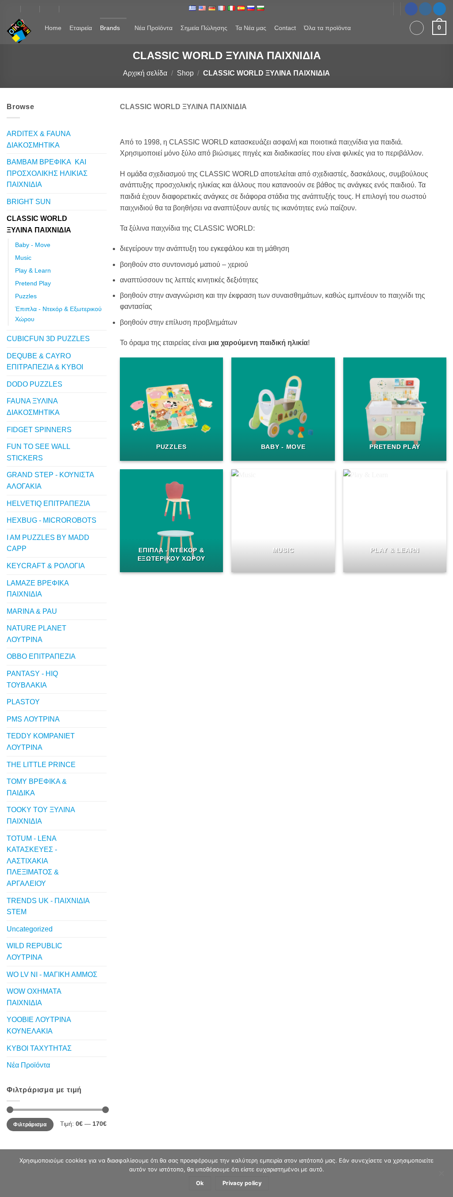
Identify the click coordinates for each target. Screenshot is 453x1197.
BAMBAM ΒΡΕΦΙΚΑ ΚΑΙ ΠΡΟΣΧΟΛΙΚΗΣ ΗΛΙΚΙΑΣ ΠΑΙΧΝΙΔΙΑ (47, 173)
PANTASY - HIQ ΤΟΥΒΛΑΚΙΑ (32, 679)
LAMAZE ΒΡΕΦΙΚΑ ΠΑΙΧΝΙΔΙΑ (38, 588)
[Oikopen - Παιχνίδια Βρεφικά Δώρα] (19, 31)
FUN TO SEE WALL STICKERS (38, 452)
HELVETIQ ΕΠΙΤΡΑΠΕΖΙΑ (48, 503)
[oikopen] (11, 8)
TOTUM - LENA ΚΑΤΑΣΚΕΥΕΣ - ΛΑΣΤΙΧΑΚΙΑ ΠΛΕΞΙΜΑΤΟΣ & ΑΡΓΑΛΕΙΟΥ (33, 861)
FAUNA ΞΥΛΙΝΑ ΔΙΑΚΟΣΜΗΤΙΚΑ (33, 406)
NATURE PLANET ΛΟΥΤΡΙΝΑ (36, 633)
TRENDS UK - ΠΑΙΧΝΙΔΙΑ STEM (48, 906)
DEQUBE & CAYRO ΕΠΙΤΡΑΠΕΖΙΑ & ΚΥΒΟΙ (45, 361)
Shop (185, 73)
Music (23, 257)
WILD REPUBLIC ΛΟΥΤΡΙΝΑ (34, 951)
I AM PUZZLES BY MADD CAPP (48, 543)
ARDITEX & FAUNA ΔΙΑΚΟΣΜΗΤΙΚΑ (38, 139)
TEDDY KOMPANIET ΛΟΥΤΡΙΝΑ (41, 741)
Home (53, 27)
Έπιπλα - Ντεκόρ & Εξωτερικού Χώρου (58, 314)
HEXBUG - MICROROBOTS (51, 520)
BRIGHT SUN (29, 201)
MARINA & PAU (32, 611)
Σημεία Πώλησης (203, 27)
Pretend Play (33, 283)
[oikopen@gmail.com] (30, 8)
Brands (110, 27)
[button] (417, 28)
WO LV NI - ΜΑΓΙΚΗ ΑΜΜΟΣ (52, 974)
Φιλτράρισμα (29, 1124)
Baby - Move (32, 244)
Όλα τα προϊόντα (327, 27)
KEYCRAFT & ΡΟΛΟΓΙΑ (46, 566)
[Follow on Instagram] (425, 8)
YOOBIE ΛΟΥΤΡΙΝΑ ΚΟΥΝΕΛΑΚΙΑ (39, 1025)
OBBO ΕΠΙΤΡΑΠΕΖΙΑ (41, 656)
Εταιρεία (80, 27)
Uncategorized (30, 929)
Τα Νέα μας (250, 27)
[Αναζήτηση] (397, 28)
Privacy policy (242, 1183)
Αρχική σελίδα (145, 73)
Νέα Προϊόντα (153, 27)
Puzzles (26, 296)
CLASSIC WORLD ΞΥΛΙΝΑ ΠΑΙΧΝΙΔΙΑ (39, 224)
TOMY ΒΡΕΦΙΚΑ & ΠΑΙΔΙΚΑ (37, 787)
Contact (285, 27)
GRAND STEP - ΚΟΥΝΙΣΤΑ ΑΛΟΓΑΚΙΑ (50, 480)
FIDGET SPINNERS (39, 429)
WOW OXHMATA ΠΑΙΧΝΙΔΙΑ (34, 997)
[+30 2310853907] (69, 8)
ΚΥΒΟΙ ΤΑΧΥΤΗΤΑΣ (39, 1048)
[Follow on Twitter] (439, 8)
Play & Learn (33, 270)
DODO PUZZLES (34, 384)
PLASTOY (23, 702)
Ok (200, 1183)
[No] (441, 1176)
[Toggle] (101, 173)
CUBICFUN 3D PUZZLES (48, 338)
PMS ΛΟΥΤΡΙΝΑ (33, 719)
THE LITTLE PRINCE (41, 764)
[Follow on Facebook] (411, 8)
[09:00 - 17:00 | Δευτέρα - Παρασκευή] (49, 8)
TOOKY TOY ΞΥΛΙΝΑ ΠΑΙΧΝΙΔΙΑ (41, 815)
